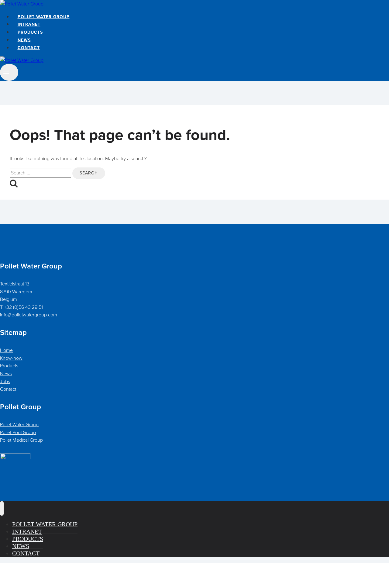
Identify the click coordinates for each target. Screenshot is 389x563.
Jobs (5, 381)
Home (6, 350)
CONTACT (29, 48)
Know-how (11, 358)
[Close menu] (2, 508)
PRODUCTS (30, 32)
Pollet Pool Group (18, 432)
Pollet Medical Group (21, 440)
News (6, 373)
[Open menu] (9, 72)
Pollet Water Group (19, 424)
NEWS (24, 40)
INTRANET (29, 24)
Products (9, 365)
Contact (8, 389)
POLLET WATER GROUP (44, 17)
